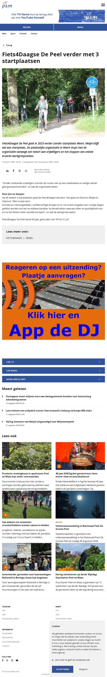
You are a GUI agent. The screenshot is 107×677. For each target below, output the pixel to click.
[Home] (26, 4)
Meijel (29, 238)
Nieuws (27, 27)
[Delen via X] (19, 170)
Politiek (23, 33)
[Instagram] (12, 660)
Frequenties (7, 637)
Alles (4, 33)
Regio (80, 27)
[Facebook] (2, 660)
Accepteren (62, 669)
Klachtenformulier (10, 642)
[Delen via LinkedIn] (7, 170)
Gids (4, 614)
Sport (13, 33)
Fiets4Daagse (14, 238)
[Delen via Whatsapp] (26, 170)
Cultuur (34, 33)
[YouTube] (17, 660)
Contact (6, 646)
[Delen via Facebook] (13, 170)
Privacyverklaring (48, 674)
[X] (7, 660)
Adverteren (7, 633)
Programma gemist (10, 619)
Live (3, 610)
